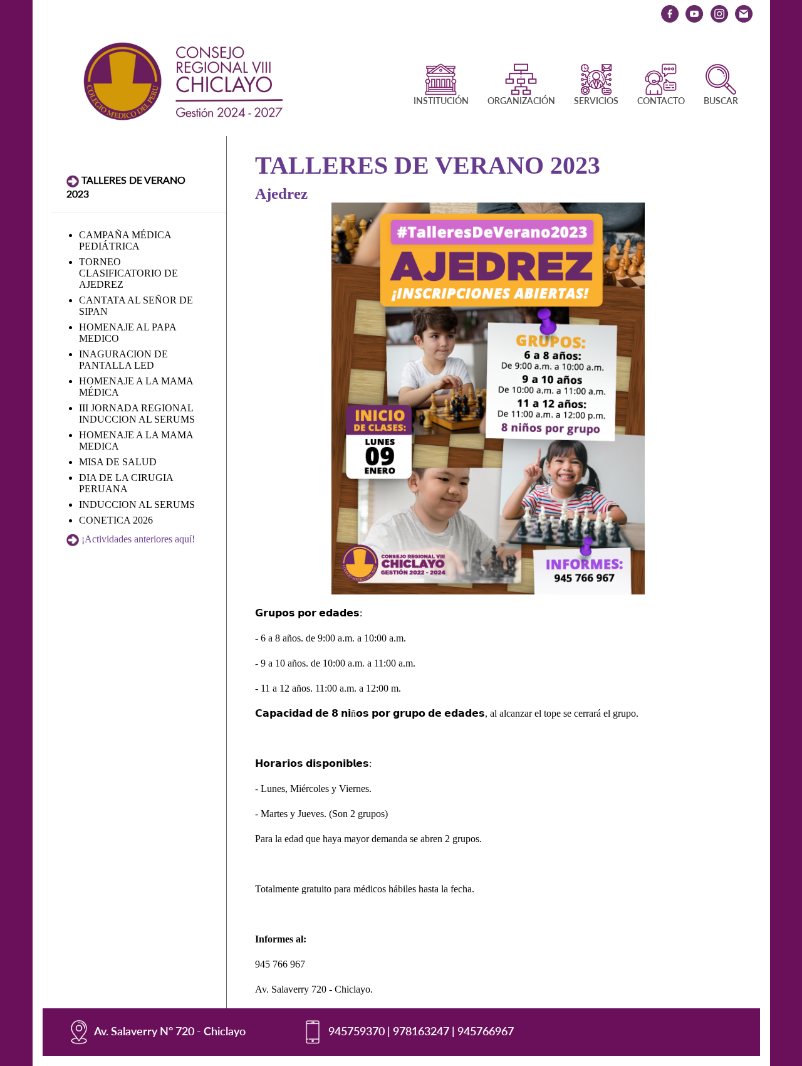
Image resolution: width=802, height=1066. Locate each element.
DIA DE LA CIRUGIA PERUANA (126, 483)
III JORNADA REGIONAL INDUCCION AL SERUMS (137, 414)
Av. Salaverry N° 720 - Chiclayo (170, 1031)
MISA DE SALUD (118, 461)
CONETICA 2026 (116, 520)
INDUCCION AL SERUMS (137, 504)
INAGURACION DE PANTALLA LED (123, 360)
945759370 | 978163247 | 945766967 (421, 1031)
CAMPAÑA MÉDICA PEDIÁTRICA (125, 240)
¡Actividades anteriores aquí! (138, 539)
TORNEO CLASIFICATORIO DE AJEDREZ (128, 273)
